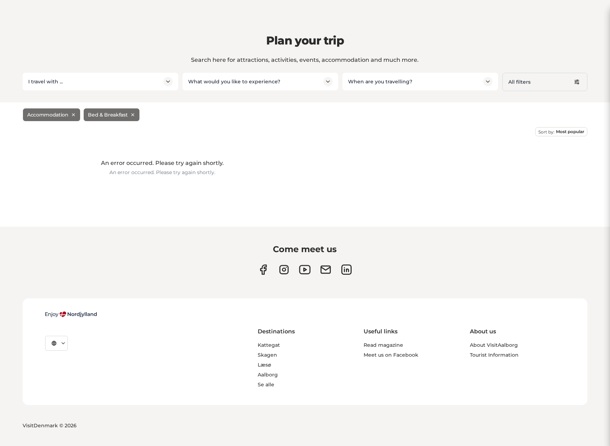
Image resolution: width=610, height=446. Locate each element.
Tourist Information (494, 355)
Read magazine (383, 345)
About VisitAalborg (494, 345)
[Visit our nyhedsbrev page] (325, 269)
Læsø (264, 365)
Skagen (267, 355)
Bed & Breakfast (107, 115)
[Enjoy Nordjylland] (71, 314)
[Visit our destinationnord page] (346, 269)
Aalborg (268, 374)
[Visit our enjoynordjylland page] (263, 269)
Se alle (266, 384)
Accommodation (47, 115)
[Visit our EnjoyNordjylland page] (305, 269)
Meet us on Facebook (391, 355)
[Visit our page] (284, 269)
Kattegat (269, 345)
